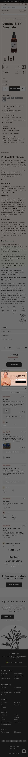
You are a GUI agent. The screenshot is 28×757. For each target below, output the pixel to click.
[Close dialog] (26, 372)
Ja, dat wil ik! (21, 381)
